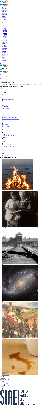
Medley (5, 19)
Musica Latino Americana (5, 10)
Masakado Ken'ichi (5, 42)
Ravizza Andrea (4, 51)
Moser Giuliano (4, 43)
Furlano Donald (4, 37)
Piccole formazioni (5, 15)
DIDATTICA (3, 24)
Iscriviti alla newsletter (2, 87)
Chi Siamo (3, 381)
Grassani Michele (5, 39)
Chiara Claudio (4, 32)
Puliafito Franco (4, 49)
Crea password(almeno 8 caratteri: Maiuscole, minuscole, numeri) (7, 82)
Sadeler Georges (4, 52)
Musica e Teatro (4, 11)
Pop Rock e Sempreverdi (5, 9)
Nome (1, 80)
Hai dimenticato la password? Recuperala (4, 76)
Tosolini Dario (4, 60)
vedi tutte (1, 97)
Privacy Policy (10, 84)
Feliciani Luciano (5, 36)
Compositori (3, 25)
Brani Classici (4, 8)
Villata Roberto (4, 58)
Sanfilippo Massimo (5, 53)
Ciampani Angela (5, 33)
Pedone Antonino (5, 46)
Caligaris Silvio (4, 29)
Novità (3, 22)
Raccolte (4, 16)
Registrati (1, 78)
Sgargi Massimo (4, 55)
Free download (4, 17)
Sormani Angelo (4, 57)
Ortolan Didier (4, 45)
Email (1, 74)
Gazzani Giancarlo (5, 38)
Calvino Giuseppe (5, 30)
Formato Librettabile (5, 13)
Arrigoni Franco (4, 26)
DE (2, 88)
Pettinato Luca (4, 47)
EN (1, 88)
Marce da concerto (6, 20)
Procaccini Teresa (5, 48)
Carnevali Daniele (5, 31)
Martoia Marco (4, 41)
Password (1, 75)
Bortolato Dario (4, 28)
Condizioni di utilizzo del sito (5, 383)
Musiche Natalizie (5, 14)
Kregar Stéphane (5, 40)
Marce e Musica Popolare (5, 12)
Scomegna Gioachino (5, 54)
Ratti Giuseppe (4, 50)
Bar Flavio (4, 27)
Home (2, 7)
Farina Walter (4, 35)
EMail (1, 81)
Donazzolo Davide (5, 34)
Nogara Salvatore (5, 44)
